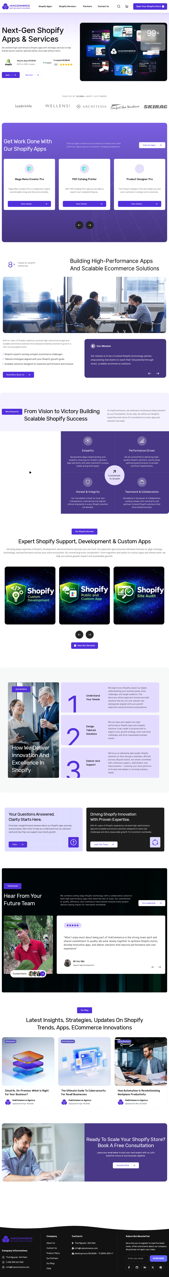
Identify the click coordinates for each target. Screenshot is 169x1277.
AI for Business (68, 1041)
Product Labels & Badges (139, 179)
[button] (79, 225)
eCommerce (10, 1041)
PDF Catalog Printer (29, 179)
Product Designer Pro (84, 179)
